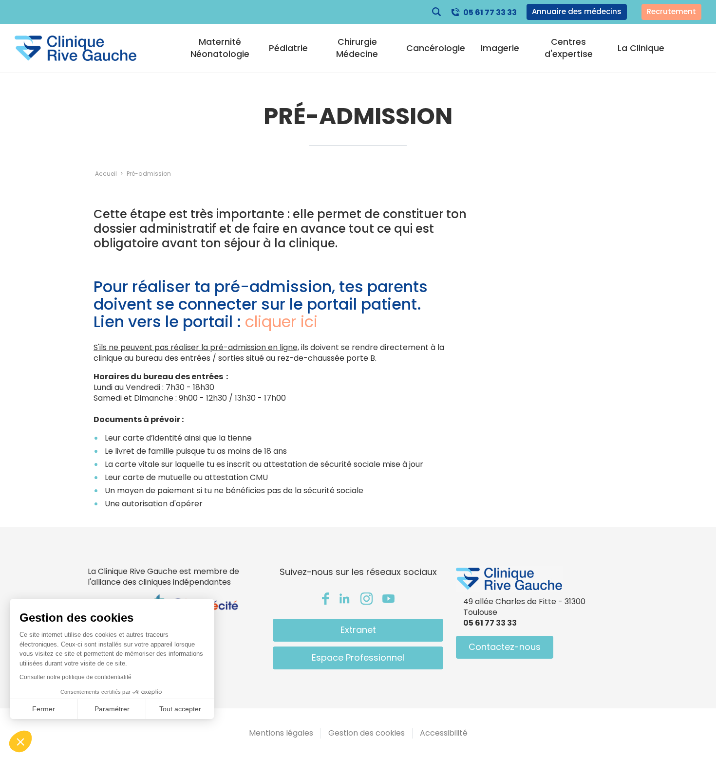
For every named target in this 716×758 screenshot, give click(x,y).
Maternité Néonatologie (219, 47)
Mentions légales (281, 733)
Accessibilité (444, 733)
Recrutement (671, 11)
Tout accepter (180, 709)
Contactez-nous (505, 647)
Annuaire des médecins (577, 11)
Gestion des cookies (366, 733)
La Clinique (641, 48)
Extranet (358, 630)
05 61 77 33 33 (490, 12)
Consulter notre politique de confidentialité (75, 677)
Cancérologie (435, 48)
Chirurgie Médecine (357, 47)
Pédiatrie (288, 48)
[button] (20, 741)
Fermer (43, 709)
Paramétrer (112, 709)
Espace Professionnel (358, 657)
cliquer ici (283, 322)
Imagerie (500, 48)
